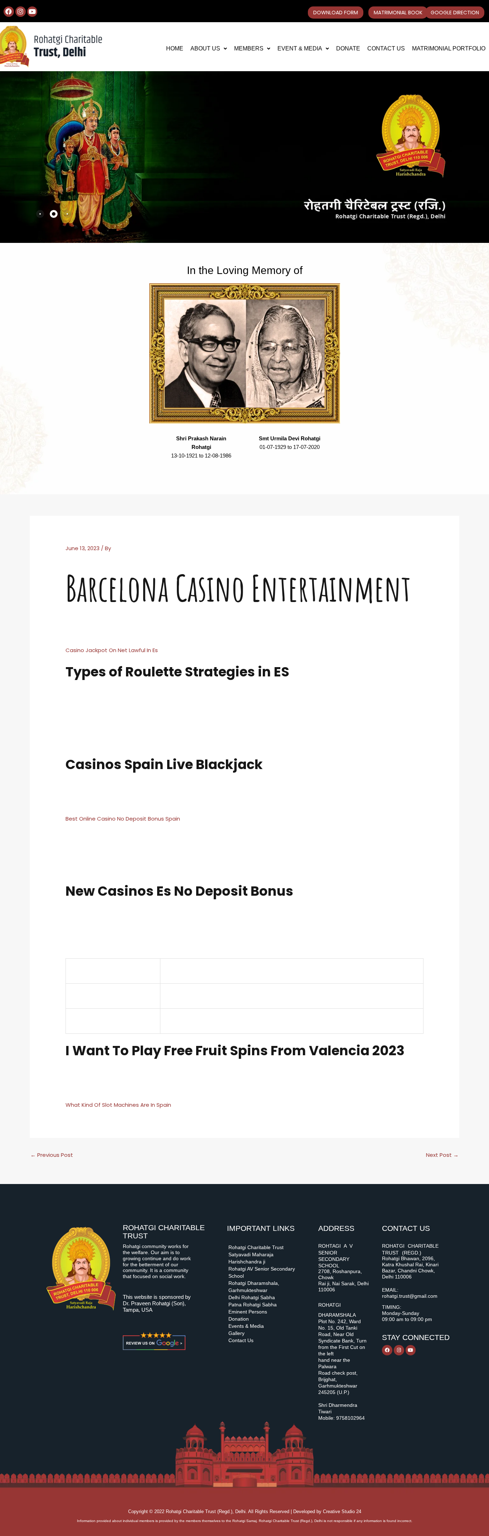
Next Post (442, 1155)
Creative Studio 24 (342, 1511)
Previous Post (51, 1155)
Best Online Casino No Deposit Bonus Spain (123, 818)
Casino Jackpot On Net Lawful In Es (112, 650)
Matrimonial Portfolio (448, 48)
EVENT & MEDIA (299, 48)
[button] (208, 48)
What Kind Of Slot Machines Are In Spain (118, 1105)
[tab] (40, 214)
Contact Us (386, 48)
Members (248, 48)
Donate (348, 48)
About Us (205, 48)
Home (174, 48)
